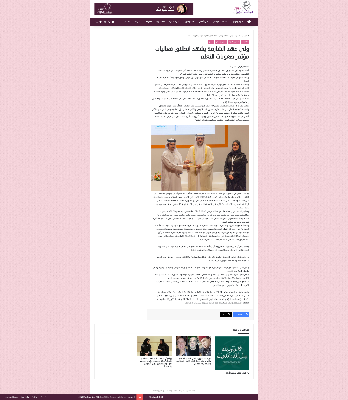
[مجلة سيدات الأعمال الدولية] (243, 8)
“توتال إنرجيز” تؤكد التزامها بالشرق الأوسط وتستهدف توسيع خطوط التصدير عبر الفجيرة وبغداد (101, 397)
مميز (211, 42)
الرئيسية (244, 36)
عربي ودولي (238, 21)
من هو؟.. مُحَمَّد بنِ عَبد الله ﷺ (237, 373)
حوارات (138, 21)
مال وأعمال (203, 21)
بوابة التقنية (174, 21)
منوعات (128, 21)
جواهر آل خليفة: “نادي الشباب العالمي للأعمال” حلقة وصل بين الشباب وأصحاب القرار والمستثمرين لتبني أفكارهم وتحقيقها (156, 362)
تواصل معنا (25, 397)
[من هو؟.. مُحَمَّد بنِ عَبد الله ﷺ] (232, 353)
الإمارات (237, 36)
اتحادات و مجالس (220, 21)
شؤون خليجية (234, 42)
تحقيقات (148, 21)
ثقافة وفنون (190, 21)
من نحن (34, 397)
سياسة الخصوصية (11, 397)
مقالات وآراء (160, 21)
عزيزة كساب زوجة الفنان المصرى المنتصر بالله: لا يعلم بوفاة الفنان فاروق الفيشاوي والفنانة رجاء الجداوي (193, 361)
